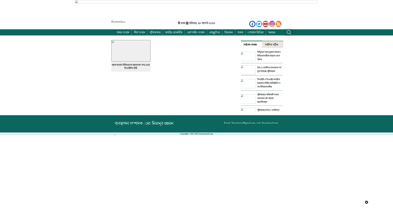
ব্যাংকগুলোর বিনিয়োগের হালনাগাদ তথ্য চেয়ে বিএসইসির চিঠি (131, 66)
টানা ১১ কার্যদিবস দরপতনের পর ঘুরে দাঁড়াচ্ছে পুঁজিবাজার (269, 69)
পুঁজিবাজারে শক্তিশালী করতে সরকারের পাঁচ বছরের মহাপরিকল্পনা (268, 98)
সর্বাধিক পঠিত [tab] (271, 45)
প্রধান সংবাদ (123, 32)
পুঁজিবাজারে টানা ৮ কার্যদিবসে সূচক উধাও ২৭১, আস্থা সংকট (268, 112)
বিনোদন (228, 32)
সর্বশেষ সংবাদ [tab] (250, 45)
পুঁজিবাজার (155, 32)
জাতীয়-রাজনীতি (174, 32)
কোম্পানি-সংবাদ (196, 32)
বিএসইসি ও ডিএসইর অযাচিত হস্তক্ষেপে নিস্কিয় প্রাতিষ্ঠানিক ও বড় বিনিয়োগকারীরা (268, 83)
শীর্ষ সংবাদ (139, 32)
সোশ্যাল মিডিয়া (256, 32)
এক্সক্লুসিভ (214, 32)
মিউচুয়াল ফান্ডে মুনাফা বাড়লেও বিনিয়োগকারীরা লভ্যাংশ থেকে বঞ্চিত (269, 55)
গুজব (240, 32)
